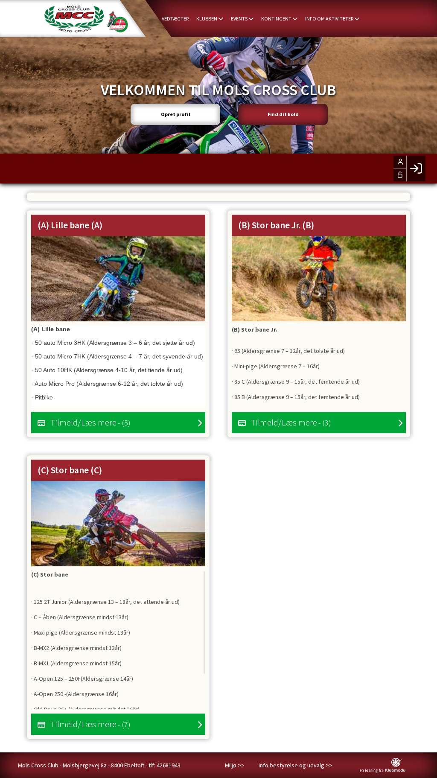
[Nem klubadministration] (383, 771)
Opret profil (175, 114)
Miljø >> (235, 765)
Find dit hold (283, 114)
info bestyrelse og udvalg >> (295, 765)
